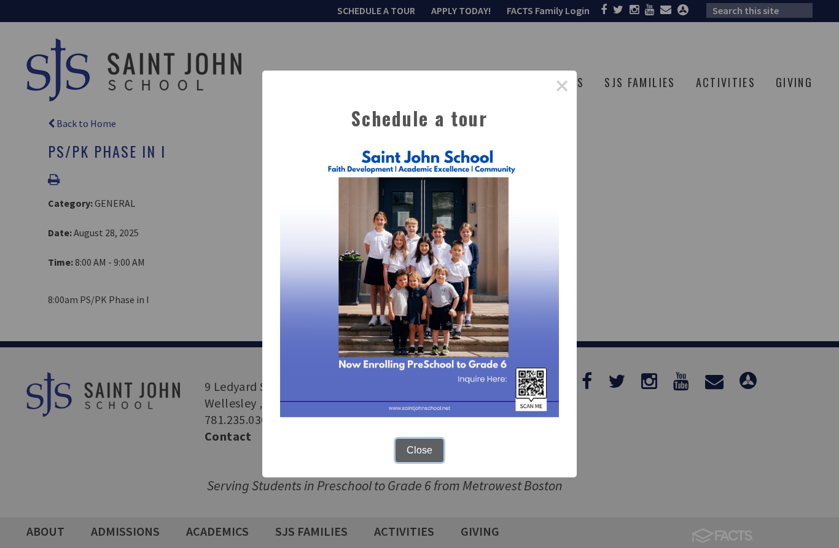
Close (419, 450)
